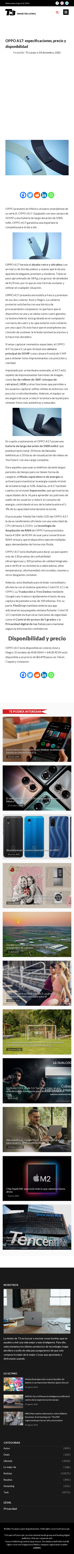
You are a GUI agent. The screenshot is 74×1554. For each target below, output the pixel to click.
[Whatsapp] (51, 195)
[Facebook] (23, 195)
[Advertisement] (37, 96)
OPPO (9, 264)
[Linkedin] (44, 195)
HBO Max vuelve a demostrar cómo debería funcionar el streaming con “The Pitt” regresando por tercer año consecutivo (46, 1417)
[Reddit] (37, 195)
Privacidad (10, 1508)
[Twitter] (30, 195)
